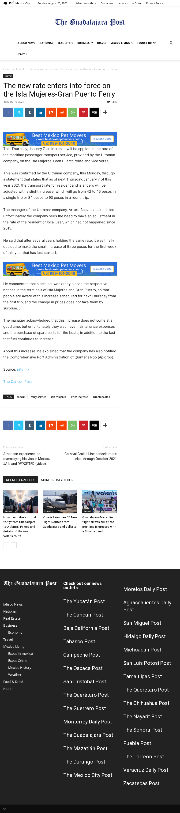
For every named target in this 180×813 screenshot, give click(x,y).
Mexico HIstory (19, 667)
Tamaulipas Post (142, 676)
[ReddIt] (62, 112)
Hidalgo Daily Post (144, 636)
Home (7, 69)
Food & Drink (146, 43)
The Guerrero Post (84, 708)
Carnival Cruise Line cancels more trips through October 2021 (90, 456)
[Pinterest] (83, 112)
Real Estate (65, 43)
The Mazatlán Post (85, 748)
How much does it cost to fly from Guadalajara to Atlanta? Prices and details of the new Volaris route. (19, 527)
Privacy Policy (154, 3)
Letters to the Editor (130, 3)
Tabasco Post (79, 641)
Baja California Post (86, 628)
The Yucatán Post (84, 601)
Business (83, 43)
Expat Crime (17, 660)
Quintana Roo (101, 397)
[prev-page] (6, 545)
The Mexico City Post (87, 775)
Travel (101, 43)
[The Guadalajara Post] (90, 22)
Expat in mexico (20, 653)
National (46, 43)
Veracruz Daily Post (145, 770)
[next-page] (14, 545)
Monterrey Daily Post (87, 722)
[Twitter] (18, 112)
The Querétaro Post (86, 695)
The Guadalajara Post (88, 735)
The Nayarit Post (142, 716)
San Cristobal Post (84, 682)
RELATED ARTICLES (20, 480)
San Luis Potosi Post (147, 663)
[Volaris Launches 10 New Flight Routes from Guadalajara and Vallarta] (60, 501)
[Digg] (94, 112)
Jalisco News (26, 43)
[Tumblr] (29, 112)
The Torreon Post (143, 757)
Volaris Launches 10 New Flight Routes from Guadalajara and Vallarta (60, 522)
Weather (15, 674)
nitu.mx (23, 369)
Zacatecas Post (141, 783)
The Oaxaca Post (83, 668)
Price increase (79, 397)
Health (21, 54)
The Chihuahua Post (146, 703)
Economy (15, 632)
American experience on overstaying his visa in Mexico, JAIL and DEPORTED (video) (26, 459)
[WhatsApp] (72, 112)
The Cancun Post (17, 381)
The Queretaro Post (146, 690)
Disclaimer (107, 3)
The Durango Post (84, 762)
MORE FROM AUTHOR (57, 480)
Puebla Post (137, 743)
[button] (171, 43)
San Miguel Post (142, 623)
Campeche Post (81, 655)
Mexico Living (120, 43)
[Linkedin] (40, 112)
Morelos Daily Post (145, 589)
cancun (21, 397)
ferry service (38, 397)
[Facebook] (8, 112)
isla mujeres (58, 397)
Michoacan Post (142, 650)
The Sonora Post (142, 730)
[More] (105, 112)
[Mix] (51, 112)
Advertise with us (85, 3)
